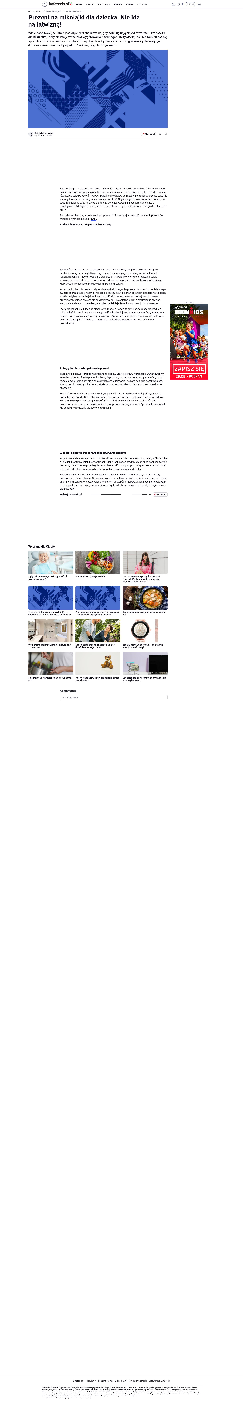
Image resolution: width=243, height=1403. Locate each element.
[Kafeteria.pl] (62, 4)
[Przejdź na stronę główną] (44, 6)
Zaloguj (191, 4)
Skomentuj (150, 134)
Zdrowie (90, 4)
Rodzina (118, 4)
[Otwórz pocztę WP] (174, 4)
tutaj (93, 218)
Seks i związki (104, 4)
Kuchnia (129, 4)
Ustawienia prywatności (159, 1381)
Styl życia (142, 4)
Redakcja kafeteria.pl (44, 133)
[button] (181, 4)
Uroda (79, 4)
